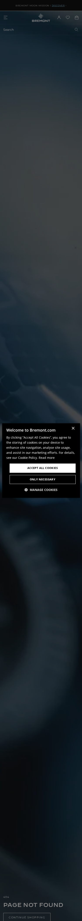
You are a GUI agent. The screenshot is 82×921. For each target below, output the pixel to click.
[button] (41, 489)
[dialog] (41, 460)
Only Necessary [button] (43, 479)
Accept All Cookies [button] (42, 468)
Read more (47, 458)
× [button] (73, 428)
